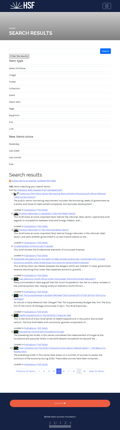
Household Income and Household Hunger (41, 331)
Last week (14, 150)
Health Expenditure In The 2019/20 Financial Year (45, 315)
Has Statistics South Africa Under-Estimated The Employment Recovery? (57, 278)
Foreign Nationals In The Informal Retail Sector (44, 229)
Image (12, 75)
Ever (11, 164)
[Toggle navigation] (107, 6)
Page (11, 108)
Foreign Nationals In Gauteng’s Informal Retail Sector (47, 213)
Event (12, 95)
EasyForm (14, 115)
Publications (30, 209)
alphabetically (54, 190)
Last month (15, 157)
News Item (14, 102)
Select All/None (17, 68)
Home (12, 28)
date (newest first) (37, 190)
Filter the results (19, 56)
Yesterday (14, 144)
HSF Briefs (43, 209)
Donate (58, 403)
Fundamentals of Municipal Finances (33, 246)
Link (11, 128)
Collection (14, 88)
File (11, 122)
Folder (12, 81)
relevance (22, 190)
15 (84, 371)
